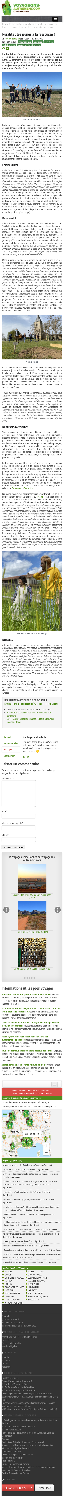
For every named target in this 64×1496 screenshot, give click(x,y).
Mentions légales (9, 1346)
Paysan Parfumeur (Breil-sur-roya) (17, 1381)
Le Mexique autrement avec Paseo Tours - (23, 1241)
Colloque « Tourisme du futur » (15, 1463)
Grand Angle (33, 1284)
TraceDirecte (33, 1299)
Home (4, 23)
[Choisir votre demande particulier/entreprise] (31, 1487)
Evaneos (8, 1284)
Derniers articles (11, 743)
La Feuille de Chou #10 (11, 1451)
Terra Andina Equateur (38, 1296)
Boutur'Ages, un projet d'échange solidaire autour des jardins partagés (29, 1106)
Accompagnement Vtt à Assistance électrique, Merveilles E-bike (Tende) (30, 1398)
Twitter (5, 1363)
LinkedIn (5, 1357)
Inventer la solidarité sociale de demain (31, 704)
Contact (5, 1339)
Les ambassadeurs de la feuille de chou (19, 1325)
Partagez (8, 749)
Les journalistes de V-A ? (12, 1322)
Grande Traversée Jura (11, 1429)
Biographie (8, 737)
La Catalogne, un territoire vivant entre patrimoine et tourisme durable (29, 1422)
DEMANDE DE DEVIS (15, 1488)
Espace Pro (6, 1316)
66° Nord (9, 1271)
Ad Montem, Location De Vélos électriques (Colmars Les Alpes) (29, 1409)
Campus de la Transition (22, 488)
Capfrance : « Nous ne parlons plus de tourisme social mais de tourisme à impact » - (30, 1175)
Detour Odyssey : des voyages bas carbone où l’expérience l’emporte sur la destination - (31, 1235)
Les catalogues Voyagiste (15, 1267)
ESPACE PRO (44, 1488)
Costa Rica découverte (37, 1277)
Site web (5, 834)
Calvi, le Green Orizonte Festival (16, 1473)
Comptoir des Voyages (14, 1277)
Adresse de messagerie (12, 823)
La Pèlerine (9, 1290)
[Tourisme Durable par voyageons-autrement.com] (21, 7)
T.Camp (40, 496)
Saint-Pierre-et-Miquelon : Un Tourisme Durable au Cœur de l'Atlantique (28, 1434)
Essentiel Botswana (36, 1281)
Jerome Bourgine (12, 38)
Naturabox (32, 1290)
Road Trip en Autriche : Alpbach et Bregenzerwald (23, 1442)
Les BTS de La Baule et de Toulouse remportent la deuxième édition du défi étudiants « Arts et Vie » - (32, 1256)
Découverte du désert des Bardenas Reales (32, 894)
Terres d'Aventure (12, 1299)
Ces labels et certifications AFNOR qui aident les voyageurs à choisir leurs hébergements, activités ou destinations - (31, 1208)
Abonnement (9, 755)
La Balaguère (33, 1287)
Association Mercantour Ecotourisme (18, 1426)
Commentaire (8, 777)
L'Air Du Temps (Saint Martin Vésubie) (18, 1387)
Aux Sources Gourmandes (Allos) (16, 1406)
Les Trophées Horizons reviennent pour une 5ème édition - (30, 1229)
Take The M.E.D (8, 1460)
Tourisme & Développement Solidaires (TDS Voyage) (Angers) (29, 1402)
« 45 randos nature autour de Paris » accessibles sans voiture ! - (32, 1250)
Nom (4, 811)
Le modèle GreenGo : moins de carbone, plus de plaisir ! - (29, 1261)
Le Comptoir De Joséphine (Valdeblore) (19, 1390)
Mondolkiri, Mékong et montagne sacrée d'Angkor (32, 970)
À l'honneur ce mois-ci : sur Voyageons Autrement (27, 1165)
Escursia (8, 1281)
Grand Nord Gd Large (14, 1287)
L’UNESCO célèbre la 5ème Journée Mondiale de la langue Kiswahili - (29, 1216)
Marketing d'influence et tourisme (17, 1470)
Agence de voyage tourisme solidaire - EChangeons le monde (28, 1467)
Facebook (6, 1360)
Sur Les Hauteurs (35, 1293)
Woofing (5, 1438)
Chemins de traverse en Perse (32, 931)
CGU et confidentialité (11, 1343)
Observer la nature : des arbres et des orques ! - (26, 1245)
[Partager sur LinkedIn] (7, 48)
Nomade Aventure (12, 1293)
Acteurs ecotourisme (18, 23)
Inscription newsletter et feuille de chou (19, 1336)
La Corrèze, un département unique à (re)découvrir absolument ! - (27, 1193)
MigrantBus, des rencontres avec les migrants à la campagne (26, 1102)
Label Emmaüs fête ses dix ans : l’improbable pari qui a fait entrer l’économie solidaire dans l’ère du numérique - (32, 1223)
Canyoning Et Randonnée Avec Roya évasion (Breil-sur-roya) (28, 1393)
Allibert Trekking (35, 1271)
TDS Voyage (9, 1296)
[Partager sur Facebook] (3, 48)
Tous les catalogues (11, 1377)
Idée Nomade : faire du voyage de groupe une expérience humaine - (29, 1201)
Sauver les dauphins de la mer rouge (17, 1454)
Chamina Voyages (35, 1274)
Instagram (6, 1366)
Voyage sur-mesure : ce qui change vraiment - (26, 1169)
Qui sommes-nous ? (10, 1319)
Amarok (8, 1274)
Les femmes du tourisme (12, 1457)
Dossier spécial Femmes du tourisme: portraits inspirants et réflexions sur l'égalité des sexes (28, 1447)
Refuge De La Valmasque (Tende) (16, 1384)
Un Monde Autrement (14, 1302)
